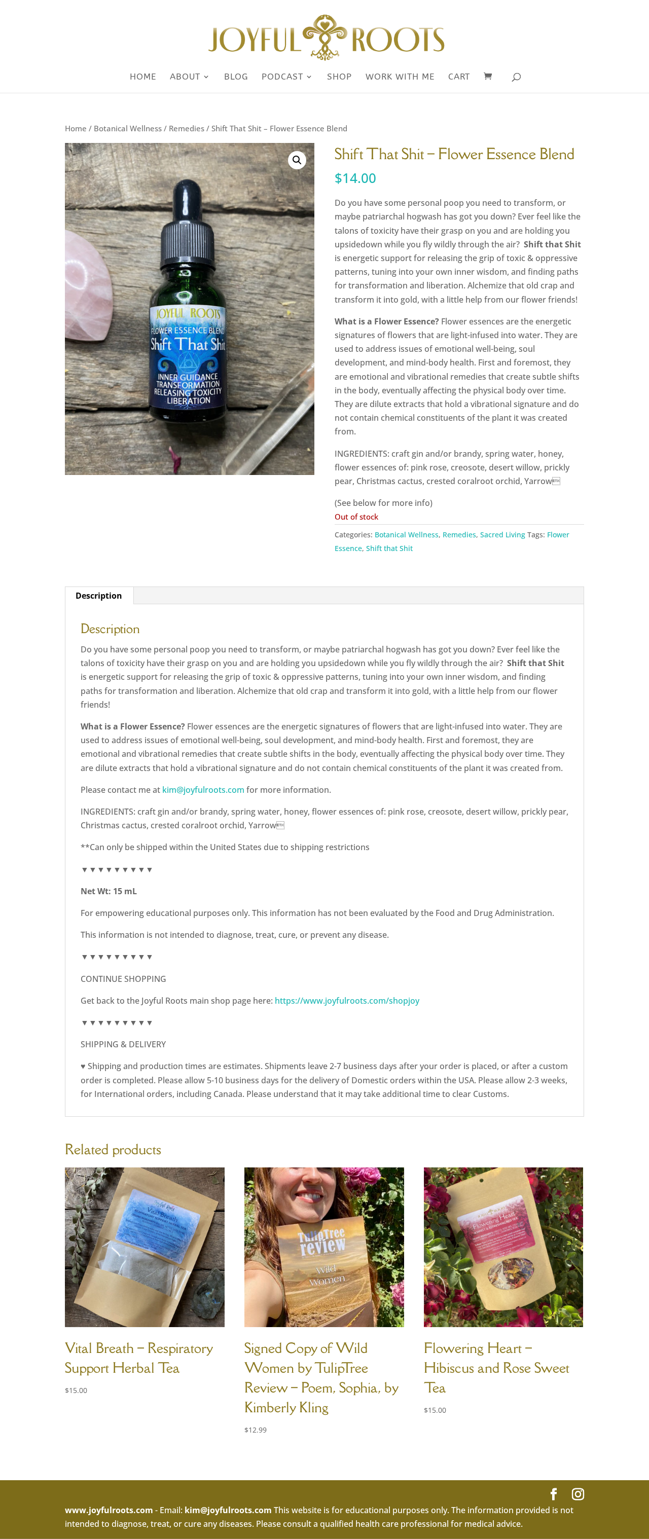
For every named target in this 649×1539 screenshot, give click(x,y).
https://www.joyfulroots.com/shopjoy (347, 1000)
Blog (236, 77)
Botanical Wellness (128, 128)
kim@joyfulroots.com (203, 789)
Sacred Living (502, 534)
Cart (459, 77)
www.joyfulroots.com (109, 1510)
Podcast (282, 77)
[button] (297, 160)
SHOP (339, 77)
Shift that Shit (389, 548)
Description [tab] (99, 595)
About (185, 77)
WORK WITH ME (400, 77)
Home (143, 77)
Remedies (186, 128)
